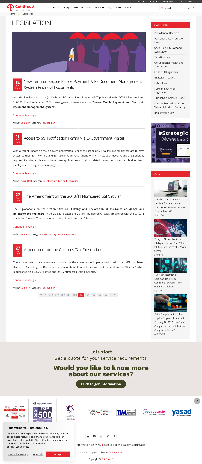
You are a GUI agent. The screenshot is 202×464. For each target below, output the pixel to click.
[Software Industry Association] (181, 411)
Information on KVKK (88, 444)
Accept (58, 454)
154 (87, 294)
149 (57, 294)
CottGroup (107, 459)
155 (93, 294)
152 (75, 294)
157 (105, 294)
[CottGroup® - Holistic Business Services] (20, 7)
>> (115, 294)
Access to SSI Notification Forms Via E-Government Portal (74, 138)
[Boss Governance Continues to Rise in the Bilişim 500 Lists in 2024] (42, 411)
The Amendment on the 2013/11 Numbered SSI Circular (72, 196)
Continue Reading (23, 115)
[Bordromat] (170, 142)
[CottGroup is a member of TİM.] (126, 411)
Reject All (38, 454)
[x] (107, 436)
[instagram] (101, 436)
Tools (139, 2)
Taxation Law (48, 122)
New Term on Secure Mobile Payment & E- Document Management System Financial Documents (83, 84)
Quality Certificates (134, 444)
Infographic (168, 2)
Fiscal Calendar (188, 2)
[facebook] (114, 436)
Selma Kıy (25, 122)
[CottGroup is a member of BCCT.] (70, 411)
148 (51, 294)
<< (40, 294)
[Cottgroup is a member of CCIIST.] (98, 411)
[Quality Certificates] (14, 411)
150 (63, 294)
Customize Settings (18, 454)
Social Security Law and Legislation (60, 180)
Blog (152, 2)
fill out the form (115, 452)
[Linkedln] (87, 436)
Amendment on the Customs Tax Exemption (62, 249)
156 (99, 294)
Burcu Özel (26, 180)
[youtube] (94, 436)
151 (69, 294)
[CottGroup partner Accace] (154, 411)
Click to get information (101, 384)
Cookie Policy (22, 446)
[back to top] (197, 401)
